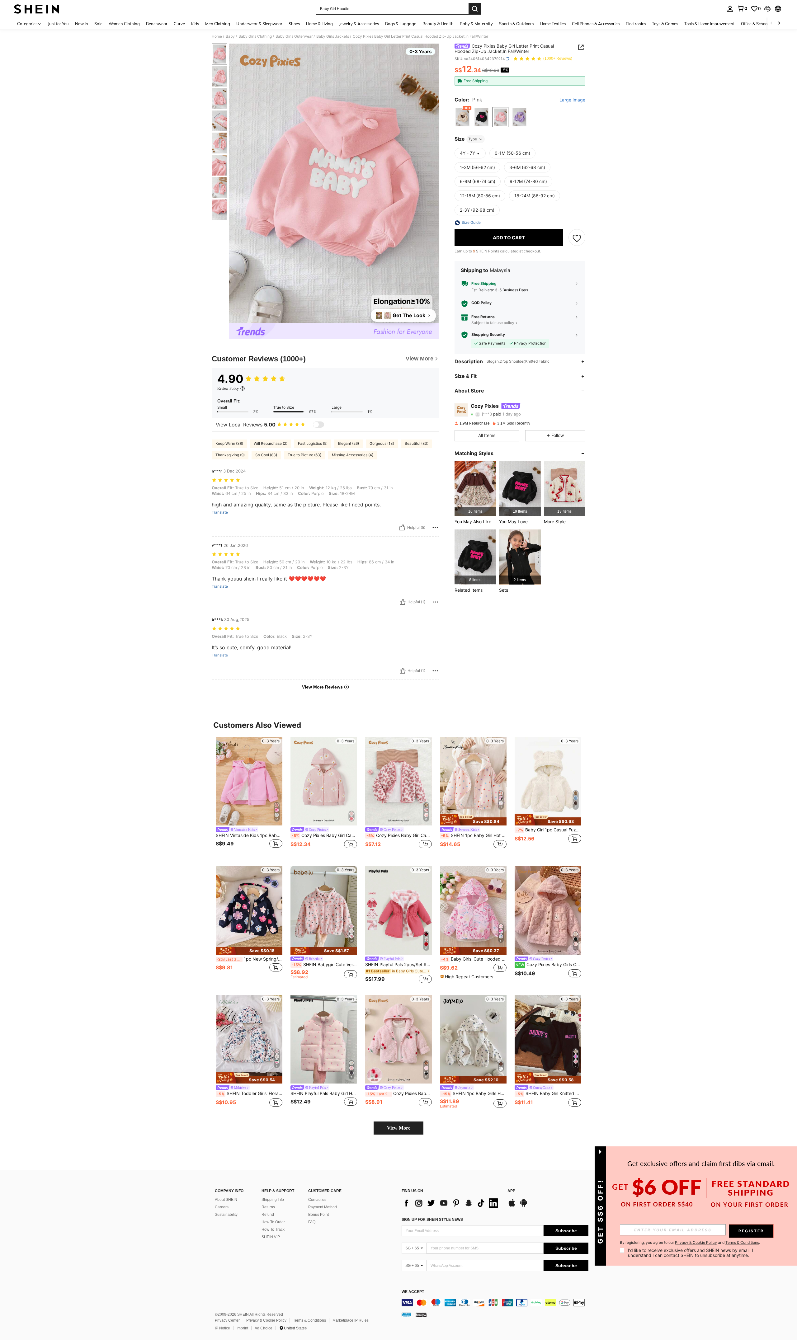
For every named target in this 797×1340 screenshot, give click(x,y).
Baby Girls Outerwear (294, 36)
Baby (230, 36)
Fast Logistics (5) (313, 443)
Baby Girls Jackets (332, 36)
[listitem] (475, 488)
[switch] (318, 424)
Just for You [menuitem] (58, 23)
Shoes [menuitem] (294, 23)
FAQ (311, 1222)
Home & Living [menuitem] (319, 23)
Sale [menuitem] (98, 23)
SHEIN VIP (271, 1237)
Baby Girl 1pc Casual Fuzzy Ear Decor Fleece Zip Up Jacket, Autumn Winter (548, 829)
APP (511, 1191)
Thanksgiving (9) (230, 455)
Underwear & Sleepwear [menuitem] (259, 23)
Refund (268, 1214)
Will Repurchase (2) (270, 443)
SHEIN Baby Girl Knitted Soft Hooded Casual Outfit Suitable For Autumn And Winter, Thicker (548, 1093)
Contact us (317, 1199)
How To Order (273, 1222)
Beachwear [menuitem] (156, 23)
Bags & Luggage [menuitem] (400, 23)
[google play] (523, 1206)
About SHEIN (226, 1199)
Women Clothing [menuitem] (124, 23)
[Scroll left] (771, 23)
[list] (451, 1203)
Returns (268, 1207)
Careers (222, 1207)
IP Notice (222, 1328)
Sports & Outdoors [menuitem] (516, 23)
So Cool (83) (266, 455)
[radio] (462, 117)
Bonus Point (318, 1214)
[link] (742, 8)
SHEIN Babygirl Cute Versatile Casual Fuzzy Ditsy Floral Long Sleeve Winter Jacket (324, 964)
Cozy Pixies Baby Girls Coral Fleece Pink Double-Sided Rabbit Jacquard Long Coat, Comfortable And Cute (548, 964)
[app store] (511, 1206)
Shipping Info (273, 1199)
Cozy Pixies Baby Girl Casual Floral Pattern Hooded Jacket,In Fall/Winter (324, 835)
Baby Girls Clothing (255, 36)
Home (217, 36)
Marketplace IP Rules (350, 1320)
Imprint (242, 1328)
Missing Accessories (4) (352, 455)
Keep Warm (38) (229, 443)
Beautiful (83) (416, 443)
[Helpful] (402, 527)
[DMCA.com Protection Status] (421, 1314)
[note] (473, 819)
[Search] (475, 9)
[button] (767, 8)
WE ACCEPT (413, 1292)
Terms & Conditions (309, 1320)
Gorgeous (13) (382, 443)
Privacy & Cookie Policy (266, 1320)
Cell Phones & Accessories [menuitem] (596, 23)
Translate (220, 512)
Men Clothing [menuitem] (217, 23)
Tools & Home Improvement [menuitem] (709, 23)
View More (398, 1128)
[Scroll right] (779, 23)
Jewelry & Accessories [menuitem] (359, 23)
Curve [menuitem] (179, 23)
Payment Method (322, 1207)
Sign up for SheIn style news (432, 1219)
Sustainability (226, 1214)
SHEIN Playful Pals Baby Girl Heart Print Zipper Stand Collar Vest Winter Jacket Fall (323, 1093)
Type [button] (472, 139)
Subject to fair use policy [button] (492, 322)
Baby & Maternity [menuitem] (476, 23)
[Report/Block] (435, 527)
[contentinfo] (495, 1302)
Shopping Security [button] (488, 335)
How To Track (273, 1229)
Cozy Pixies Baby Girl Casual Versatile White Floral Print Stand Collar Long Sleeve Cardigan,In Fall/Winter (399, 835)
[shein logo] (36, 8)
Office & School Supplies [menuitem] (763, 23)
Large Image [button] (572, 99)
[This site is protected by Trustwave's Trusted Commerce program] (406, 1314)
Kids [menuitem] (195, 23)
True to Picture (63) (304, 455)
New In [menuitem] (81, 23)
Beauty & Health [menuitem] (438, 23)
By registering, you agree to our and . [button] (690, 1242)
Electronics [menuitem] (636, 23)
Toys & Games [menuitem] (665, 23)
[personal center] (730, 8)
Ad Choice (263, 1328)
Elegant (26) (348, 443)
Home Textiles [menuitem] (553, 23)
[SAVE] (576, 237)
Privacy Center (227, 1320)
